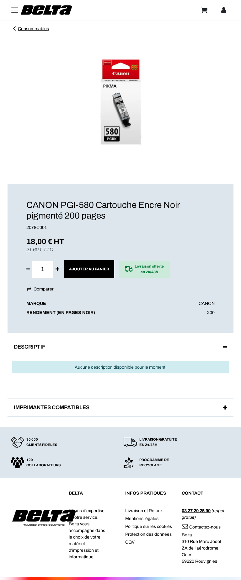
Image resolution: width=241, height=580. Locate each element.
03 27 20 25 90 (196, 510)
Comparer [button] (44, 289)
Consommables (33, 28)
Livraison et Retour (143, 510)
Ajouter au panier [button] (89, 269)
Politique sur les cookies (148, 526)
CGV (130, 542)
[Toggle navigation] (15, 10)
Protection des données (148, 534)
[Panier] (204, 10)
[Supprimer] (28, 269)
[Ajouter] (57, 269)
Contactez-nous (205, 527)
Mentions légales (141, 518)
